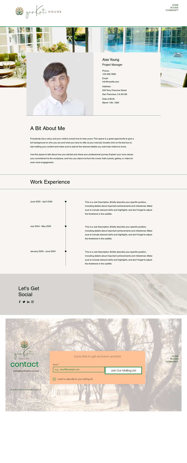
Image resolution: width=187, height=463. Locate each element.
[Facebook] (19, 301)
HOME (175, 5)
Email (56, 364)
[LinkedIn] (28, 301)
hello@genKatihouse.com (26, 371)
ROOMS (174, 7)
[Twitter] (24, 301)
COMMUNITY (172, 10)
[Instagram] (32, 301)
